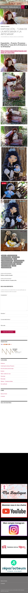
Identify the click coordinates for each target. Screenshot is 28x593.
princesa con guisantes (7, 258)
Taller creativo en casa (5, 373)
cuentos (19, 264)
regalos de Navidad (6, 257)
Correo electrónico (6, 319)
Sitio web (3, 325)
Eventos (7, 26)
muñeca (14, 265)
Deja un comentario (19, 36)
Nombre (3, 313)
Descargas (3, 378)
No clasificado (4, 384)
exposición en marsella (7, 262)
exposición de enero (12, 255)
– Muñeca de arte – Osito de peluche (11, 7)
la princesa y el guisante (7, 260)
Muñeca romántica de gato (7, 274)
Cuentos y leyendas (6, 265)
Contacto (3, 396)
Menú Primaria (26, 7)
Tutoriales (3, 376)
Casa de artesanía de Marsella (8, 264)
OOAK (15, 258)
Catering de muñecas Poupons (7, 366)
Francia (11, 36)
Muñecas (3, 26)
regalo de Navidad (18, 262)
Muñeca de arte (15, 257)
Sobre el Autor (4, 393)
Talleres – (7, 381)
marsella (4, 255)
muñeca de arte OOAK (19, 260)
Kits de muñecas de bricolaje (7, 368)
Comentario (4, 295)
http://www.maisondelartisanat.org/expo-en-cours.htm (14, 51)
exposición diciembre (6, 267)
